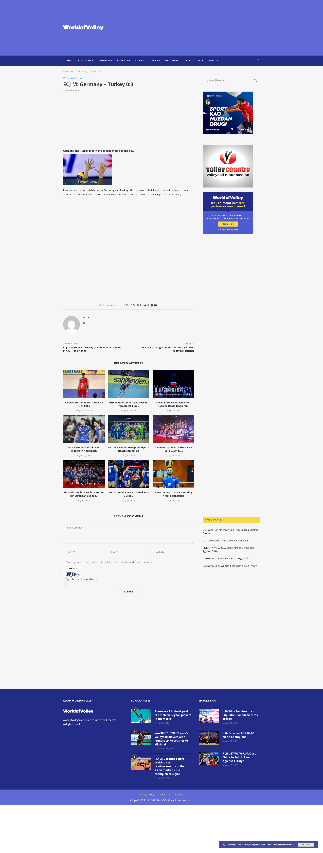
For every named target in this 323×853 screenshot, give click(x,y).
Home (69, 60)
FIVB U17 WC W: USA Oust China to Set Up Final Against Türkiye (239, 757)
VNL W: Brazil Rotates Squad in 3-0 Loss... (129, 494)
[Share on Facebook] (131, 305)
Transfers (104, 60)
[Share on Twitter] (134, 305)
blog (188, 60)
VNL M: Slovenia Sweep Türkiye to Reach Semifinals (128, 449)
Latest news (84, 60)
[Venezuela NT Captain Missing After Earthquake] (173, 474)
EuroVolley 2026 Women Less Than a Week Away (230, 565)
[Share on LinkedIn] (141, 305)
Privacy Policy (146, 794)
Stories (139, 60)
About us (165, 794)
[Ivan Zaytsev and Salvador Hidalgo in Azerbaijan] (84, 429)
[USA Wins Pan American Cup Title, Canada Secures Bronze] (209, 716)
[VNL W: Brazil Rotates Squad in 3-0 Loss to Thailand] (129, 474)
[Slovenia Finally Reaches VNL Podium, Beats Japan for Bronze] (173, 384)
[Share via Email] (155, 305)
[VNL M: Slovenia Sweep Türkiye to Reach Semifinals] (129, 429)
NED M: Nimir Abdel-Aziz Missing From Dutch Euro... (128, 404)
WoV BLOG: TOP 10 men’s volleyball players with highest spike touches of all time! (171, 738)
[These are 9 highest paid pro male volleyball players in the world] (141, 716)
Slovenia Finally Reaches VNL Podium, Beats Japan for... (173, 404)
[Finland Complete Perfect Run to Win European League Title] (84, 474)
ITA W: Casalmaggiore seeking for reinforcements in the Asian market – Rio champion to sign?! (170, 766)
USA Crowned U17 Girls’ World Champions (225, 540)
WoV (77, 90)
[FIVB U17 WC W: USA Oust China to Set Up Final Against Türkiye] (209, 758)
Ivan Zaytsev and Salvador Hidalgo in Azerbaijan (84, 449)
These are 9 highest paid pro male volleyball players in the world (173, 715)
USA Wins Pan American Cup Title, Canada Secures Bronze (240, 715)
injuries (155, 60)
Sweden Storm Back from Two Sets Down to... (173, 449)
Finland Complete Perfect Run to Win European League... (84, 494)
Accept (306, 844)
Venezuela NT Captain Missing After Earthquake (173, 494)
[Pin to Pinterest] (138, 305)
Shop (201, 60)
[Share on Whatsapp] (148, 305)
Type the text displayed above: (82, 579)
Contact (179, 794)
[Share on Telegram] (152, 305)
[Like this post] (127, 305)
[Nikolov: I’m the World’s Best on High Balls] (84, 384)
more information (286, 844)
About (212, 60)
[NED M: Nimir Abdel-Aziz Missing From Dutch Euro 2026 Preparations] (129, 384)
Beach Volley (172, 60)
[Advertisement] (195, 27)
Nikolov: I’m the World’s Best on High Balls (84, 404)
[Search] (258, 60)
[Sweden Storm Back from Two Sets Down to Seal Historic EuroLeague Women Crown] (173, 429)
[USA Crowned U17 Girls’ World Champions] (209, 738)
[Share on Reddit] (144, 305)
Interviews (123, 60)
